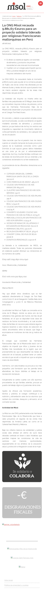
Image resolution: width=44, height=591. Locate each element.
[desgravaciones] (22, 518)
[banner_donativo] (22, 481)
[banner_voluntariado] (11, 525)
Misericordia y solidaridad (22, 6)
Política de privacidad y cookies (16, 585)
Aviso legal (8, 580)
